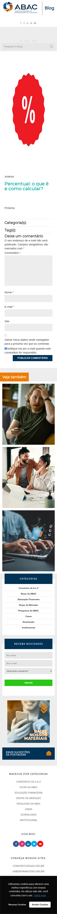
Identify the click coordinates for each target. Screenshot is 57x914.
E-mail (9, 306)
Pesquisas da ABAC (28, 610)
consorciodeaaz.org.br (28, 866)
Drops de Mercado (28, 605)
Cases (28, 616)
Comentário (13, 252)
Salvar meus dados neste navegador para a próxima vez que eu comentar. (27, 341)
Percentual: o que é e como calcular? (27, 186)
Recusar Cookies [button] (17, 904)
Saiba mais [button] (40, 895)
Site (7, 321)
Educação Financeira (29, 599)
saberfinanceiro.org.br (28, 871)
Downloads (28, 622)
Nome (9, 292)
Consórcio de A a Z (28, 588)
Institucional (28, 627)
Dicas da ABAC (28, 594)
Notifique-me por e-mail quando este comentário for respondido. (28, 350)
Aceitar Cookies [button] (40, 904)
